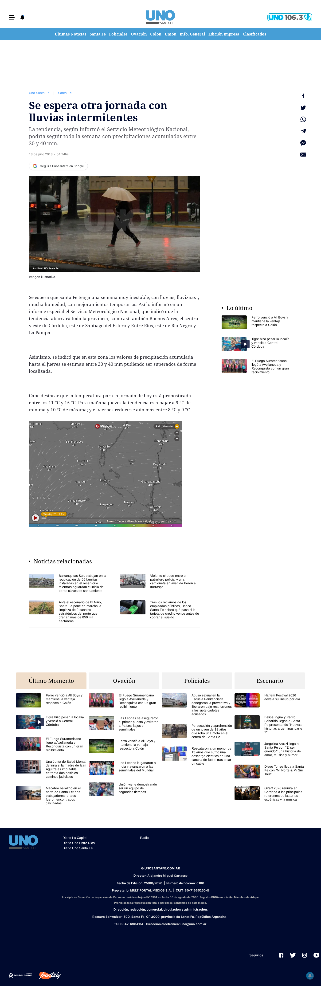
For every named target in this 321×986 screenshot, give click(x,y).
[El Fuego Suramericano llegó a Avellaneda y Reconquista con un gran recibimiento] (257, 366)
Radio (144, 838)
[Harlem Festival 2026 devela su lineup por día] (270, 700)
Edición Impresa (223, 34)
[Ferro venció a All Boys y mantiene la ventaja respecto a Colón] (257, 322)
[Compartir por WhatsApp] (303, 119)
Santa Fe (98, 34)
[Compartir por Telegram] (303, 131)
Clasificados (254, 34)
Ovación (139, 34)
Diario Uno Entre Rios (79, 843)
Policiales (118, 34)
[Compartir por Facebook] (303, 96)
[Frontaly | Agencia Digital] (46, 975)
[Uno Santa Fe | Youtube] (316, 955)
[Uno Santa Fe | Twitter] (293, 955)
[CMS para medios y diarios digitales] (20, 975)
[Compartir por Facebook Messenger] (303, 143)
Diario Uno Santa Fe (78, 848)
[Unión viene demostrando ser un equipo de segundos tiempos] (124, 789)
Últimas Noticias (70, 34)
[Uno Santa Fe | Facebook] (281, 955)
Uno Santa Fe (39, 92)
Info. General (192, 34)
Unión (170, 34)
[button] (12, 17)
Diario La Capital (75, 838)
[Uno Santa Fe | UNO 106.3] (289, 17)
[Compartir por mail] (303, 154)
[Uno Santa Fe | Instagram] (304, 955)
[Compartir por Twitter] (303, 107)
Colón (155, 34)
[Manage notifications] (310, 975)
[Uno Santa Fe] (160, 17)
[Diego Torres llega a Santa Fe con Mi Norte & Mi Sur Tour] (270, 771)
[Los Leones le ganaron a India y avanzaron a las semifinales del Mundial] (124, 768)
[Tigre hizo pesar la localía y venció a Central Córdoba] (257, 344)
